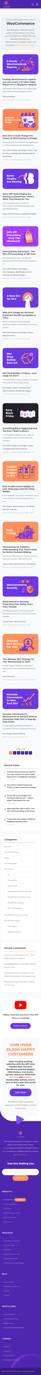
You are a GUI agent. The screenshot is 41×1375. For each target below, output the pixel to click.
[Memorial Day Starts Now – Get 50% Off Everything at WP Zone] (20, 236)
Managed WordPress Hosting (14, 1327)
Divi (4, 1148)
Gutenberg (12, 880)
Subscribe (20, 1178)
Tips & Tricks (8, 564)
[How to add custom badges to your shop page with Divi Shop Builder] (20, 471)
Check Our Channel (20, 1026)
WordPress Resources (11, 1286)
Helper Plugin (8, 1323)
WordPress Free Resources (19, 897)
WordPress (7, 156)
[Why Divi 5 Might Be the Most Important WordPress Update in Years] (20, 297)
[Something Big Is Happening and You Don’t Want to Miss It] (20, 413)
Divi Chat (8, 847)
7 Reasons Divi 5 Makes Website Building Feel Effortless (21, 820)
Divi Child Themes (10, 150)
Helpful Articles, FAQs (11, 1319)
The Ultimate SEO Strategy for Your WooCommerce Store (18, 660)
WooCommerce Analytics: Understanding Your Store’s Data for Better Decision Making (20, 549)
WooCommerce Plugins (12, 1213)
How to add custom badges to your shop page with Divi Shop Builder (18, 489)
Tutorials (7, 1291)
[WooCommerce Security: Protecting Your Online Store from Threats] (20, 586)
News (30, 150)
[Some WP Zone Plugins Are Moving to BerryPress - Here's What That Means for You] (20, 179)
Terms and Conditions (11, 1360)
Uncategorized (15, 153)
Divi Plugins (22, 150)
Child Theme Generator (12, 1241)
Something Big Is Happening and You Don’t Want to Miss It (20, 429)
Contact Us (7, 1351)
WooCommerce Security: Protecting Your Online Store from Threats (18, 604)
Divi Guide (7, 1250)
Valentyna (8, 973)
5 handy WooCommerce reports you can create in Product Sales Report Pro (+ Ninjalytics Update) (20, 82)
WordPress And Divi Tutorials (19, 891)
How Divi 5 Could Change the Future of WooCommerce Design (20, 137)
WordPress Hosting (16, 903)
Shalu (6, 955)
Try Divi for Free (9, 1245)
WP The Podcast (14, 908)
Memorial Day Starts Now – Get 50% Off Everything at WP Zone (19, 252)
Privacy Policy (8, 1355)
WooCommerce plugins (24, 45)
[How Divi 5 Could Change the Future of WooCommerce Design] (20, 120)
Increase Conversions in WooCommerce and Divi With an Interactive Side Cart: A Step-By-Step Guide (20, 718)
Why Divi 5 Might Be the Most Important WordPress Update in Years (19, 315)
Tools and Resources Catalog (14, 1263)
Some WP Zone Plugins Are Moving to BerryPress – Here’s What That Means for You (18, 196)
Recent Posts (8, 1282)
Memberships (13, 1199)
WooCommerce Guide (12, 1254)
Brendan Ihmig (10, 982)
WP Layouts (8, 1222)
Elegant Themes (21, 1154)
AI (8, 875)
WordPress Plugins (28, 214)
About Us (7, 1347)
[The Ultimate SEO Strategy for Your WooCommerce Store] (20, 644)
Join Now (20, 1092)
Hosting (6, 1295)
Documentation (9, 1314)
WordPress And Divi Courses (16, 915)
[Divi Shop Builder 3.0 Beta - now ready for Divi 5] (20, 358)
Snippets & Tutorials (10, 1258)
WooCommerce (9, 97)
